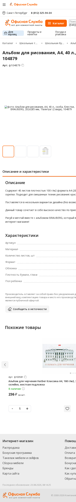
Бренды (7, 468)
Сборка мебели (13, 463)
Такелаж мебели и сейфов (20, 458)
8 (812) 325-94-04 (41, 13)
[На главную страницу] (23, 25)
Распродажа (10, 448)
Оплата (70, 453)
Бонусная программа (17, 453)
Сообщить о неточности (30, 309)
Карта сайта (10, 473)
